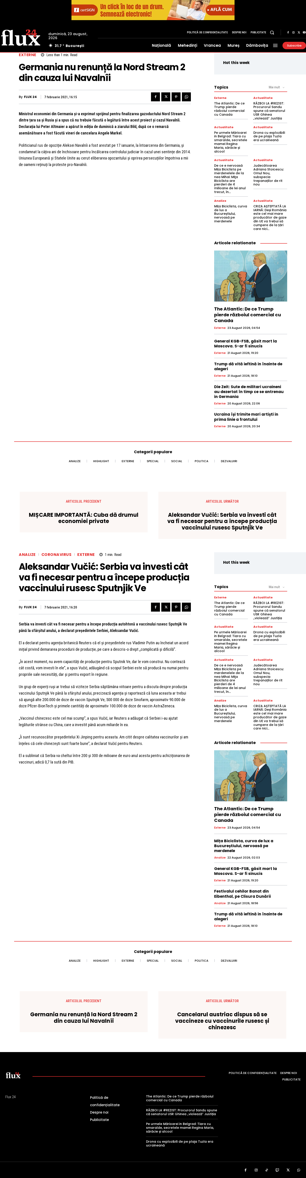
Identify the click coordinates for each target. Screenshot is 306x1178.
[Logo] (13, 1075)
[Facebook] (288, 32)
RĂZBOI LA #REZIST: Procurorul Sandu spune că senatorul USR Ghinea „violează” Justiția (269, 111)
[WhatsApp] (186, 96)
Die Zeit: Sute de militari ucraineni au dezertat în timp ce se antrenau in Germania (249, 391)
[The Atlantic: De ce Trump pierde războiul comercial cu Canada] (250, 276)
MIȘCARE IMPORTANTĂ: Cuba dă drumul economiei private (83, 518)
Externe (27, 55)
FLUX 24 (30, 97)
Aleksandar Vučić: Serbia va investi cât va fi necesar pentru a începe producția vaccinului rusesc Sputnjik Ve (222, 521)
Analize (220, 200)
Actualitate (263, 97)
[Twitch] (277, 1170)
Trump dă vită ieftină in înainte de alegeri (248, 366)
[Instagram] (293, 32)
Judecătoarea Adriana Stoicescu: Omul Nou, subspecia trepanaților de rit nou (268, 175)
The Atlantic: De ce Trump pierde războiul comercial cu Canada (229, 109)
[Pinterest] (176, 96)
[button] (272, 32)
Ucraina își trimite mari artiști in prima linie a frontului (246, 417)
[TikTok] (267, 1170)
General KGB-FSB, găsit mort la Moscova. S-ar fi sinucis (245, 343)
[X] (299, 32)
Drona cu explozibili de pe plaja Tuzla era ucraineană (269, 136)
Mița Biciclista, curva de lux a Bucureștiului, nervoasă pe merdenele (230, 213)
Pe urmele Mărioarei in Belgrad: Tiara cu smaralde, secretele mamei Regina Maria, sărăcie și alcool (230, 142)
